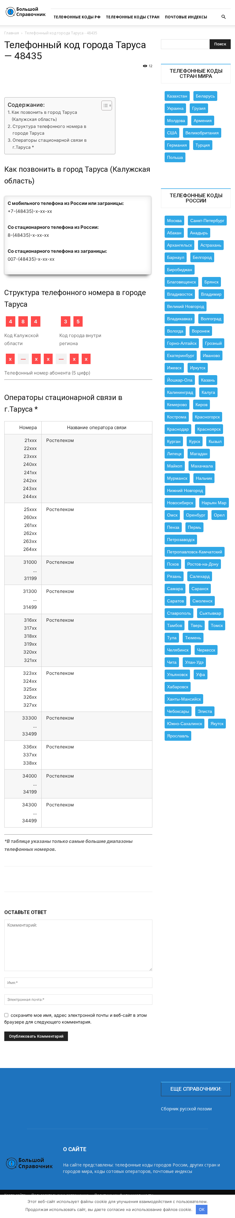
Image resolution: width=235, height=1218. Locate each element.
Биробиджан (179, 269)
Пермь (194, 527)
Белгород (202, 257)
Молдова (176, 120)
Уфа (200, 674)
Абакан (174, 232)
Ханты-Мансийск (184, 699)
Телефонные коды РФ (77, 17)
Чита (172, 662)
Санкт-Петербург (207, 220)
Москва (174, 220)
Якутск (217, 723)
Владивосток (179, 294)
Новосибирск (180, 502)
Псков (173, 564)
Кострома (176, 416)
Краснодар (178, 429)
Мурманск (177, 478)
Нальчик (204, 478)
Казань (208, 380)
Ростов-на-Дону (202, 564)
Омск (172, 515)
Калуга (208, 392)
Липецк (174, 453)
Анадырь (199, 232)
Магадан (198, 453)
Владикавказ (179, 318)
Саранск (200, 588)
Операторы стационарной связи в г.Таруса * (50, 143)
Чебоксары (178, 711)
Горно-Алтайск (181, 343)
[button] (223, 17)
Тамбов (174, 625)
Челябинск (177, 649)
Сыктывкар (210, 613)
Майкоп (174, 465)
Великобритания (202, 132)
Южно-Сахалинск (184, 723)
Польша (175, 157)
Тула (172, 637)
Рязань (174, 576)
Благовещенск (181, 281)
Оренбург (195, 515)
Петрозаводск (181, 539)
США (172, 132)
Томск (217, 625)
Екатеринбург (180, 355)
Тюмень (193, 637)
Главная (11, 33)
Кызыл (215, 441)
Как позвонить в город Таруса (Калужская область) (44, 116)
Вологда (175, 331)
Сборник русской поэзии (186, 1109)
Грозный (213, 343)
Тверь (196, 625)
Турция (203, 145)
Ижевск (174, 367)
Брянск (211, 281)
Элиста (205, 711)
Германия (177, 145)
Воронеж (201, 331)
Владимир (211, 294)
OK (201, 1209)
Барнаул (175, 257)
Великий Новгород (185, 306)
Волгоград (211, 318)
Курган (174, 441)
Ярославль (178, 735)
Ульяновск (177, 674)
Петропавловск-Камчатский (194, 551)
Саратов (175, 600)
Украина (175, 108)
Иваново (211, 355)
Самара (175, 588)
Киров (201, 404)
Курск (194, 441)
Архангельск (179, 245)
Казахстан (177, 96)
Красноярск (209, 429)
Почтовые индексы (186, 17)
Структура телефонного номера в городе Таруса (49, 130)
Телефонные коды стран (132, 17)
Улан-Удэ (194, 662)
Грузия (199, 108)
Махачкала (202, 465)
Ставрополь (179, 613)
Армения (203, 120)
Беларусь (205, 96)
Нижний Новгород (185, 490)
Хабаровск (177, 686)
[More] (219, 879)
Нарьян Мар (214, 502)
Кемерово (177, 404)
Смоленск (202, 600)
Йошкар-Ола (179, 380)
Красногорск (207, 416)
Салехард (200, 576)
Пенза (173, 527)
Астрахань (210, 245)
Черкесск (206, 649)
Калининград (180, 392)
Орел (219, 515)
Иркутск (197, 367)
